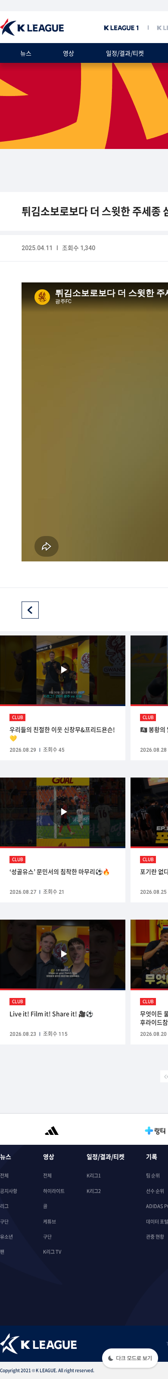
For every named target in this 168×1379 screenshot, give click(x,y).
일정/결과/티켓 (125, 53)
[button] (130, 1359)
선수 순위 (155, 1191)
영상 (68, 53)
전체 (4, 1175)
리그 (4, 1206)
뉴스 (25, 53)
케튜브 (49, 1221)
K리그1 (94, 1175)
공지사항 (8, 1191)
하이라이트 (54, 1191)
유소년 (6, 1236)
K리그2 (94, 1191)
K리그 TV (52, 1251)
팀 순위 (153, 1175)
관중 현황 (155, 1236)
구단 (4, 1221)
